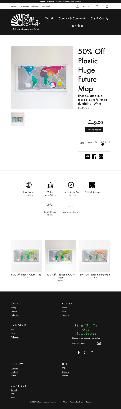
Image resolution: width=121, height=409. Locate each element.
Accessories (25, 6)
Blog (12, 393)
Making (13, 307)
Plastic (64, 311)
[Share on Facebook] (94, 156)
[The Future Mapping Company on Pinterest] (85, 352)
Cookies (88, 402)
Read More (83, 108)
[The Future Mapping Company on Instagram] (91, 352)
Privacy (65, 402)
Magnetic (65, 315)
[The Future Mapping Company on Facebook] (79, 352)
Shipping (65, 371)
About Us (14, 6)
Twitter (13, 375)
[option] (60, 2)
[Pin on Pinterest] (87, 156)
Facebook (14, 371)
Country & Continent (72, 18)
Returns (65, 375)
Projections (15, 315)
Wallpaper (34, 6)
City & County (99, 18)
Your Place (76, 26)
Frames (13, 333)
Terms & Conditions (76, 402)
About (13, 397)
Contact (14, 390)
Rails (12, 329)
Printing (14, 311)
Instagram (14, 368)
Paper (64, 307)
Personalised (45, 6)
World (49, 18)
